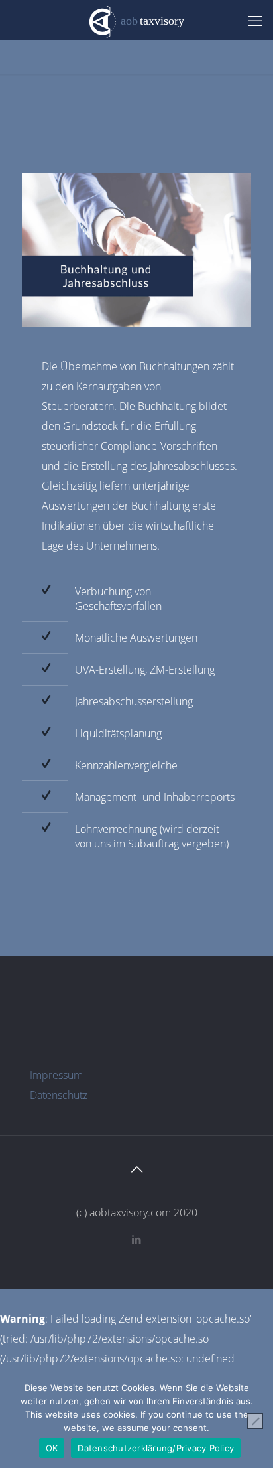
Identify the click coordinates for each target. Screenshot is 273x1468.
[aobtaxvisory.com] (136, 20)
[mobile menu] (255, 20)
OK (52, 1448)
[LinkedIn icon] (137, 1239)
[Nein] (255, 1421)
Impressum (56, 1075)
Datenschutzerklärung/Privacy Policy (156, 1448)
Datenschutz (58, 1095)
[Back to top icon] (136, 1169)
